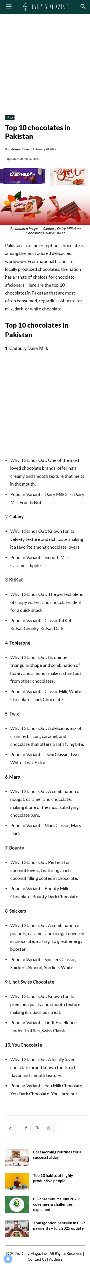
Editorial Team (20, 149)
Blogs (9, 117)
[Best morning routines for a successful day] (17, 1157)
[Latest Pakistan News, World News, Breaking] (45, 7)
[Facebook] (26, 1128)
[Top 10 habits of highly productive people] (17, 1181)
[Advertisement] (45, 61)
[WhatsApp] (49, 1128)
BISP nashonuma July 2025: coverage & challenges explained (56, 1204)
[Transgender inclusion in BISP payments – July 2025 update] (17, 1228)
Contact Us (37, 1259)
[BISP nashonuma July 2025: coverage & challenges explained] (17, 1204)
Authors (55, 1259)
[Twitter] (37, 1128)
